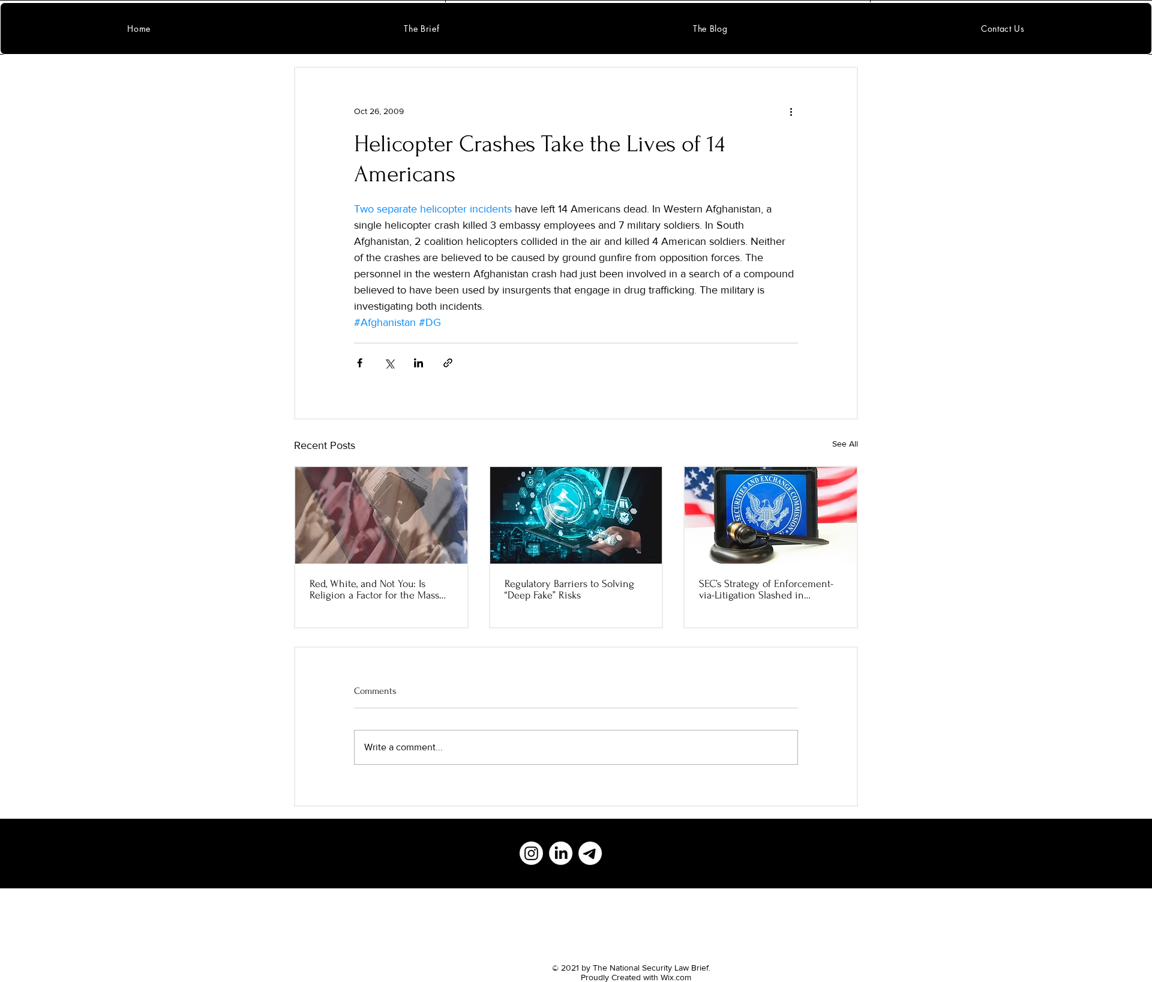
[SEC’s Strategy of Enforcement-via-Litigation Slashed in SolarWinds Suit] (771, 515)
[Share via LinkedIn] (418, 363)
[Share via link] (448, 363)
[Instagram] (531, 853)
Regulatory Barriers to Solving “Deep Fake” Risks (569, 589)
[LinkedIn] (560, 853)
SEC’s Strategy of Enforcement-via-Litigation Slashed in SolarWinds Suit (766, 589)
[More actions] (791, 111)
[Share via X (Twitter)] (389, 363)
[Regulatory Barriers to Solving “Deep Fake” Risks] (576, 515)
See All (845, 443)
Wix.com (676, 977)
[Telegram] (590, 853)
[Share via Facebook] (359, 363)
